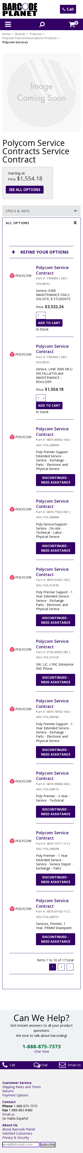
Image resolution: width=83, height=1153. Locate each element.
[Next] (70, 967)
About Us (10, 1125)
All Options (17, 223)
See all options (24, 189)
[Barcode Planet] (20, 9)
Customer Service (17, 1083)
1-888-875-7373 (41, 1046)
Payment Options (15, 1095)
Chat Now (41, 1051)
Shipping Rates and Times (21, 1087)
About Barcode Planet (18, 1129)
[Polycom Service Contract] (20, 267)
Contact (9, 1102)
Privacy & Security (15, 1137)
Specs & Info (18, 211)
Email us (8, 1114)
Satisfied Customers (17, 1133)
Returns (8, 1091)
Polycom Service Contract (52, 270)
